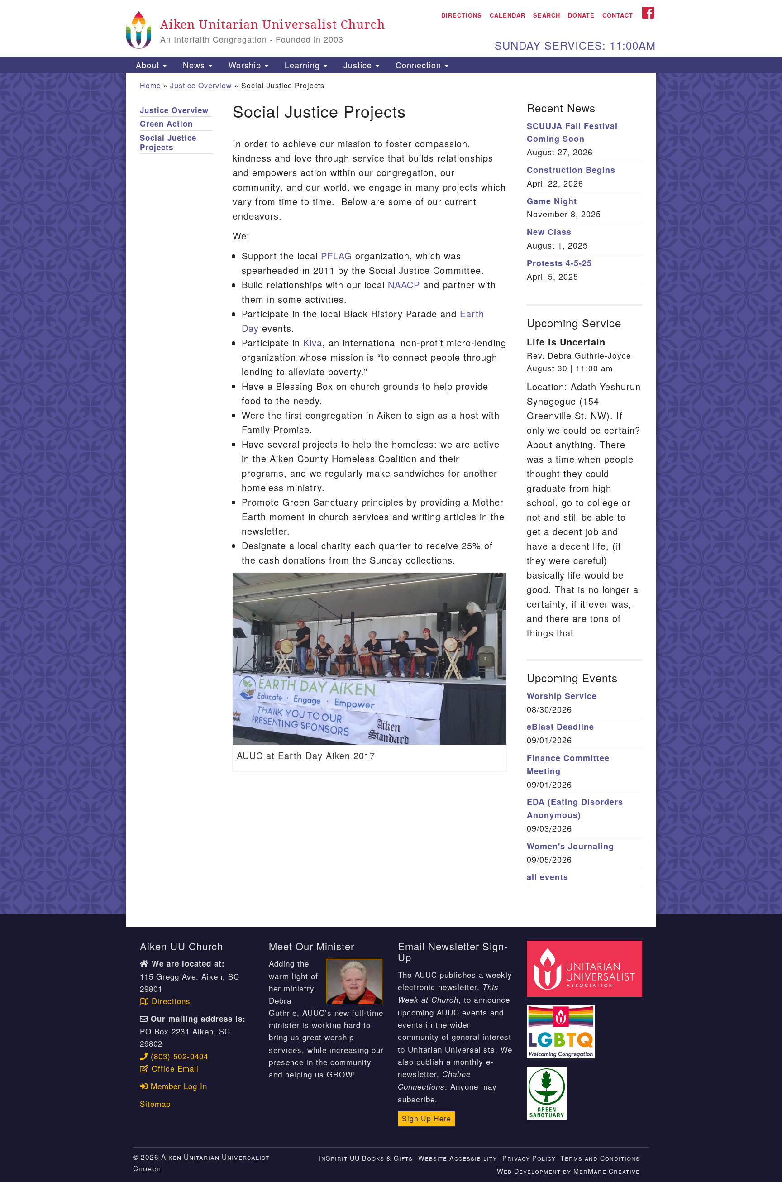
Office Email (174, 1068)
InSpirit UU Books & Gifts (366, 1158)
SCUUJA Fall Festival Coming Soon (572, 132)
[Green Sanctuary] (548, 1087)
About (147, 65)
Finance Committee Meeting (568, 764)
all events (547, 877)
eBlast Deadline (560, 726)
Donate (581, 15)
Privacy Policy (529, 1158)
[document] (391, 493)
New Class (549, 232)
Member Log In (177, 1085)
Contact (617, 15)
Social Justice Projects (168, 143)
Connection (418, 65)
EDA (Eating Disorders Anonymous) (575, 808)
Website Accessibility (457, 1158)
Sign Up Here (426, 1118)
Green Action (166, 124)
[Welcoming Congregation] (562, 1026)
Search (546, 15)
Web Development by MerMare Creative (568, 1171)
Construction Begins (571, 170)
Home (150, 85)
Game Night (552, 201)
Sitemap (155, 1103)
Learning (302, 65)
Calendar (507, 15)
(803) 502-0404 (178, 1056)
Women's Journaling (570, 846)
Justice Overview (201, 85)
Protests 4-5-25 (559, 263)
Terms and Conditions (600, 1158)
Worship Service (562, 696)
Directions (461, 15)
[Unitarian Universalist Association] (585, 967)
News (194, 65)
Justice (358, 65)
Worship (245, 65)
